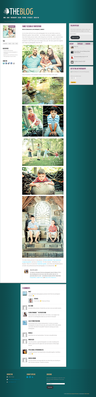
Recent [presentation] (72, 44)
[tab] (73, 43)
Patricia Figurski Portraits (73, 393)
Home (4, 18)
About (8, 18)
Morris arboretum (48, 260)
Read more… (54, 277)
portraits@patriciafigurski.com (14, 379)
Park (17, 43)
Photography (14, 18)
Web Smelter (87, 393)
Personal (24, 18)
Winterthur (39, 262)
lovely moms (48, 277)
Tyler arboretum (57, 260)
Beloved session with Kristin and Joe (11, 54)
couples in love (39, 277)
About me (76, 46)
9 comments (42, 29)
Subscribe (50, 387)
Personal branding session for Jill (81, 56)
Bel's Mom (30, 306)
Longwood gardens (26, 262)
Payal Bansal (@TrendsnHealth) (36, 350)
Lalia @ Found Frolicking (34, 321)
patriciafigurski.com (12, 382)
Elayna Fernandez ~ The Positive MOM (37, 313)
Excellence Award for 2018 (79, 61)
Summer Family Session (8, 50)
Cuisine (19, 18)
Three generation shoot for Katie (10, 56)
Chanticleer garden (41, 263)
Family (10, 43)
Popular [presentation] (80, 44)
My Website (30, 18)
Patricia (27, 29)
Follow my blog (75, 37)
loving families (33, 277)
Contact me (36, 18)
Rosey (29, 292)
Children (5, 43)
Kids (13, 43)
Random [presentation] (88, 44)
